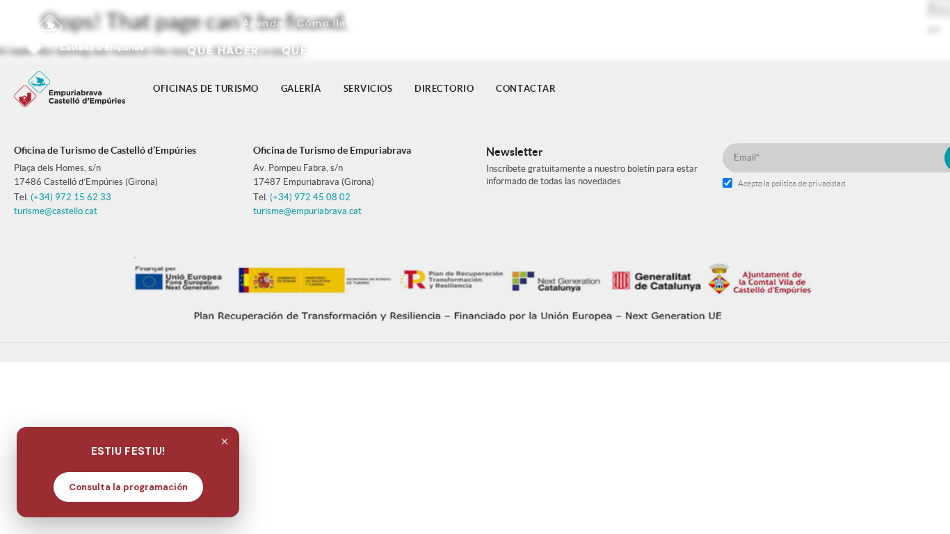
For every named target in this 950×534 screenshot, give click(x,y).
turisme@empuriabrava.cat (307, 211)
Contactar (526, 88)
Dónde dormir (548, 50)
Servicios (368, 88)
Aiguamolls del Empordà (727, 23)
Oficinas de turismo (206, 88)
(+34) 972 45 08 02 (310, 197)
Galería (301, 88)
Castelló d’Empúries (503, 23)
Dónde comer (430, 50)
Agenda (263, 23)
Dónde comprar (674, 50)
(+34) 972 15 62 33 (71, 197)
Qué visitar (322, 50)
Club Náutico (800, 50)
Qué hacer (223, 50)
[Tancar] (225, 441)
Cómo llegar (330, 23)
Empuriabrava (609, 23)
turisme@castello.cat (55, 211)
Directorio (444, 88)
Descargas (406, 23)
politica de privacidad (808, 183)
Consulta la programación (128, 487)
